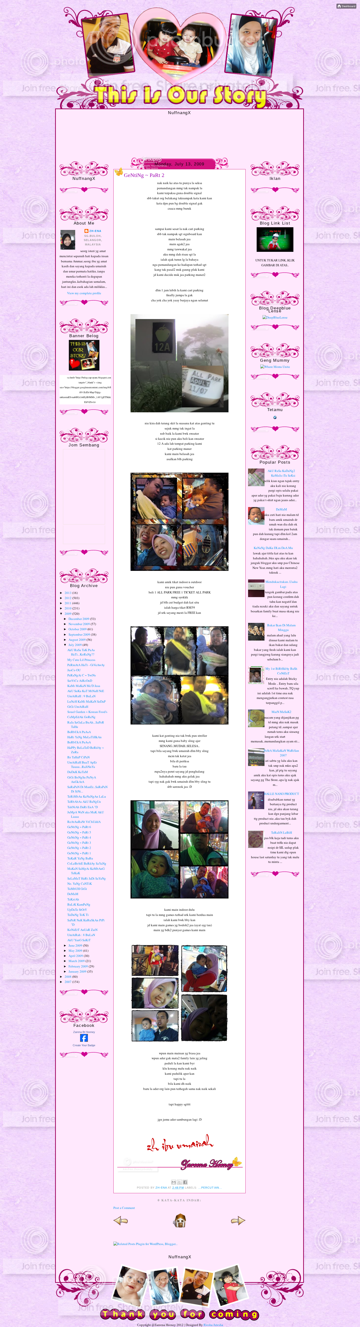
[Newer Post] (120, 1226)
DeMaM (72, 894)
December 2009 (79, 619)
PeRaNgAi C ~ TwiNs (81, 675)
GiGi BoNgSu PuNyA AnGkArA (81, 779)
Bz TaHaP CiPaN (78, 757)
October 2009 (78, 629)
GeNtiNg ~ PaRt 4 (79, 837)
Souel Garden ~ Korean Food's (87, 712)
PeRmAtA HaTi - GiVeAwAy (86, 665)
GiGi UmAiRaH (77, 706)
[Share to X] (179, 1182)
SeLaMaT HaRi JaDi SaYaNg (86, 878)
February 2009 (79, 966)
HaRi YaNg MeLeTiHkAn (84, 737)
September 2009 (80, 634)
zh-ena (95, 230)
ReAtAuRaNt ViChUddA (84, 821)
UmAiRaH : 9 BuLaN (81, 696)
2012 (68, 598)
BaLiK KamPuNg (78, 904)
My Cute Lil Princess (81, 659)
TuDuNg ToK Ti (78, 914)
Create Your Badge (84, 1045)
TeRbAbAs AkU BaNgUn (84, 801)
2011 (68, 603)
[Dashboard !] (346, 7)
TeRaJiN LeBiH (281, 832)
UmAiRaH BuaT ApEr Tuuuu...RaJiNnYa (82, 764)
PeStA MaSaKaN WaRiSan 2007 (281, 753)
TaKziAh (73, 899)
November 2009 (80, 624)
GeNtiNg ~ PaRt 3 (79, 842)
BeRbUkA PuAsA (79, 732)
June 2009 (76, 945)
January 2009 (78, 971)
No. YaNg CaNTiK (79, 883)
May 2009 (76, 950)
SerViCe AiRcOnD (79, 680)
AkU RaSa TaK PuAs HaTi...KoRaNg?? (81, 652)
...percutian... (210, 1187)
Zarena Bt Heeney (84, 1032)
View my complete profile (84, 293)
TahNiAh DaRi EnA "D (82, 807)
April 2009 (76, 955)
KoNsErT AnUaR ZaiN (82, 929)
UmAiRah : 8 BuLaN (81, 935)
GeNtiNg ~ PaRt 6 (79, 827)
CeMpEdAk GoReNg (81, 717)
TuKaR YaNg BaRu (80, 858)
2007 (68, 981)
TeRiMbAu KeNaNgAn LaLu (86, 796)
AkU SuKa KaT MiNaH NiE (85, 691)
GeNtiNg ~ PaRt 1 (79, 853)
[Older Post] (238, 1226)
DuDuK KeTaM (77, 772)
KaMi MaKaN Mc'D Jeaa (83, 686)
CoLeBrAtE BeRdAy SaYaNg (86, 863)
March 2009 (77, 961)
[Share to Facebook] (185, 1182)
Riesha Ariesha (213, 1325)
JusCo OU (74, 670)
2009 (68, 613)
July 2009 (76, 645)
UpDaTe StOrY (77, 909)
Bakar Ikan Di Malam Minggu (281, 627)
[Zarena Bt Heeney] (84, 1040)
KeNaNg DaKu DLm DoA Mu (273, 548)
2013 (68, 592)
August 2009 (77, 639)
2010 (68, 608)
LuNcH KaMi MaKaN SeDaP (86, 701)
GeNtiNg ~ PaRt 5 (79, 832)
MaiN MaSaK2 (281, 712)
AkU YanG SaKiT (79, 940)
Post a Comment (124, 1208)
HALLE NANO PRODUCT (281, 793)
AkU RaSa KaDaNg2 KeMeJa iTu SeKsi (281, 473)
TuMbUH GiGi (77, 888)
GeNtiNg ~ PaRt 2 (79, 847)
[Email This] (173, 1182)
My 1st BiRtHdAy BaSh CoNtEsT (281, 671)
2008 (68, 976)
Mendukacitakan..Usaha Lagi (281, 584)
